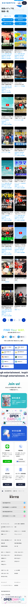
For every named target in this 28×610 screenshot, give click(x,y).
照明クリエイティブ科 (7, 19)
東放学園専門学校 (8, 491)
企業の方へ (6, 361)
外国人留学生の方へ (21, 352)
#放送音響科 (8, 58)
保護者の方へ (6, 356)
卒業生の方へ (6, 366)
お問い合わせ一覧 (4, 573)
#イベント (19, 86)
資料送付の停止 (4, 576)
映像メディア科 (7, 16)
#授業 (22, 120)
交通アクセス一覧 (4, 570)
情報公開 (3, 543)
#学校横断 (23, 86)
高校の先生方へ (20, 356)
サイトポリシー (17, 582)
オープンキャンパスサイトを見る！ (14, 602)
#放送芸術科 (3, 55)
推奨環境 (16, 585)
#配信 (16, 86)
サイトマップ (3, 582)
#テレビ (2, 53)
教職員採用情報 (4, 546)
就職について (3, 534)
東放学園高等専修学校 (5, 591)
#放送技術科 (8, 55)
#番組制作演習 (4, 87)
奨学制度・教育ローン (5, 531)
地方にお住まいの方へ (7, 352)
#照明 (6, 53)
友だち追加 (7, 461)
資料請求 (16, 573)
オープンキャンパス (5, 523)
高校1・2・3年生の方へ (7, 348)
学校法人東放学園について (6, 540)
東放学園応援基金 (18, 543)
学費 (15, 527)
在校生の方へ (20, 361)
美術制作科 (20, 19)
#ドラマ (19, 183)
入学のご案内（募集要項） (19, 523)
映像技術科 (20, 16)
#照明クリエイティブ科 (5, 56)
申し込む (7, 484)
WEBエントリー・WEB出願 (19, 531)
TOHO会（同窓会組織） (6, 594)
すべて (20, 23)
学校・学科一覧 (17, 540)
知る (13, 337)
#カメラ (19, 120)
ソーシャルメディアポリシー (7, 585)
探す (6, 337)
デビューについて (18, 534)
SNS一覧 (16, 546)
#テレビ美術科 (4, 124)
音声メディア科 (7, 23)
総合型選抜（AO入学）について (7, 527)
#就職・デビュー (18, 309)
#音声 (11, 53)
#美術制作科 (3, 58)
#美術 (8, 53)
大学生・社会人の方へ (21, 348)
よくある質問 (17, 570)
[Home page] (2, 491)
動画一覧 (15, 491)
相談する (22, 337)
